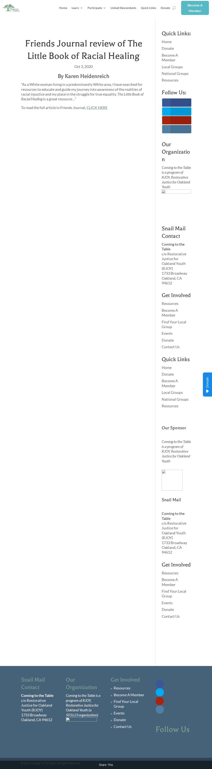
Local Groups (172, 66)
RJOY (166, 177)
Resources (170, 80)
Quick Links (148, 8)
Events (167, 333)
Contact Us (171, 346)
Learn (75, 8)
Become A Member (195, 8)
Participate (95, 8)
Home (63, 8)
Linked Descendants (123, 8)
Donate (165, 8)
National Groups (175, 73)
